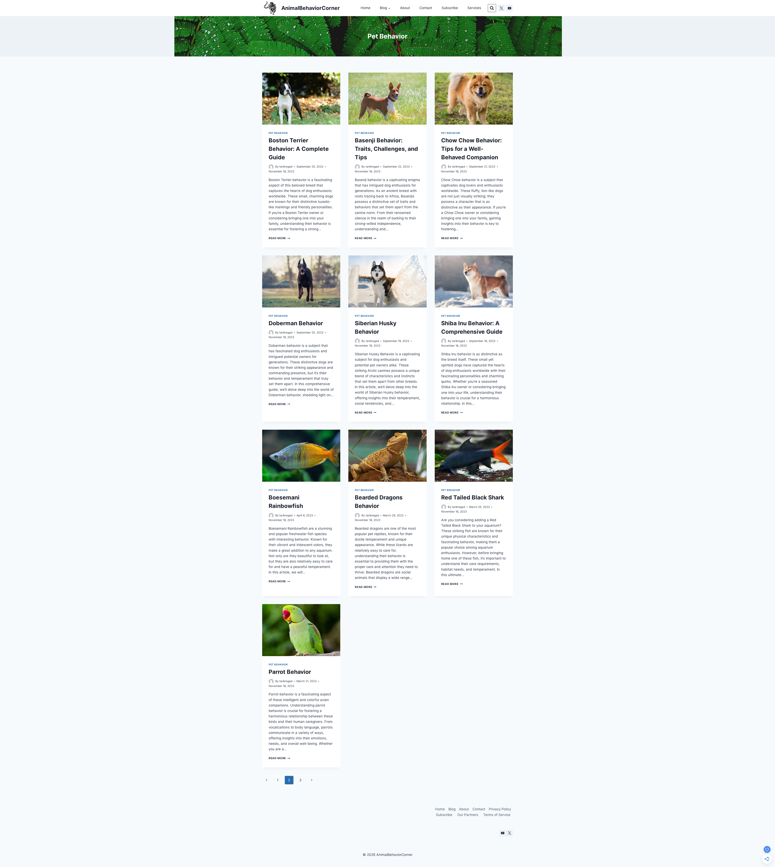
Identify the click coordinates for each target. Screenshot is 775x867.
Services (474, 8)
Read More (279, 238)
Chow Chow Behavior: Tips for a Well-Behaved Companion (471, 149)
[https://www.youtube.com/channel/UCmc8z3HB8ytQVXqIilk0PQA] (509, 8)
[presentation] (301, 99)
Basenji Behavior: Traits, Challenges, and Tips (386, 149)
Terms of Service (496, 815)
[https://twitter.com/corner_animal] (501, 8)
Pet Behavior (278, 132)
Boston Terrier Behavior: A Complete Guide (299, 149)
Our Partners (467, 815)
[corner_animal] (509, 833)
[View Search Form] (492, 8)
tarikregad (285, 166)
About (405, 8)
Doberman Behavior (296, 323)
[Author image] (271, 166)
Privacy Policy (500, 809)
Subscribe (450, 8)
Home (365, 8)
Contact (425, 8)
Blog (452, 809)
